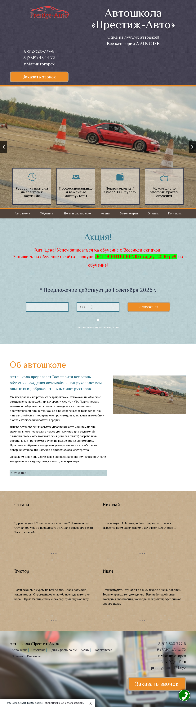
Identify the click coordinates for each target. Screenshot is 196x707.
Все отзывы (54, 553)
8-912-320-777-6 (39, 51)
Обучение (46, 213)
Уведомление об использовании (64, 702)
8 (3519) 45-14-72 (39, 57)
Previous (3, 147)
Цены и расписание (77, 213)
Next (192, 147)
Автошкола (22, 213)
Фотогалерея (128, 213)
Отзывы (153, 213)
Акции (105, 213)
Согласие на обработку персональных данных (97, 327)
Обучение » (18, 473)
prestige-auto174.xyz (168, 667)
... (54, 551)
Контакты (174, 213)
